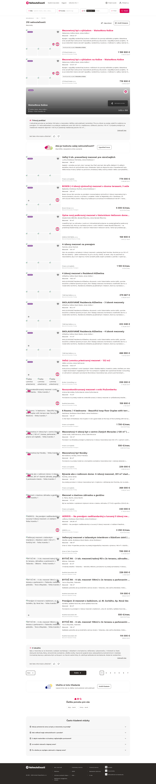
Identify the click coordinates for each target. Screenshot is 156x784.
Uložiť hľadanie (122, 23)
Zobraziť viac (121, 130)
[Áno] (54, 136)
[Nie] (58, 136)
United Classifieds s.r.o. (40, 775)
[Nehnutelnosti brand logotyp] (35, 3)
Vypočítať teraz (104, 147)
